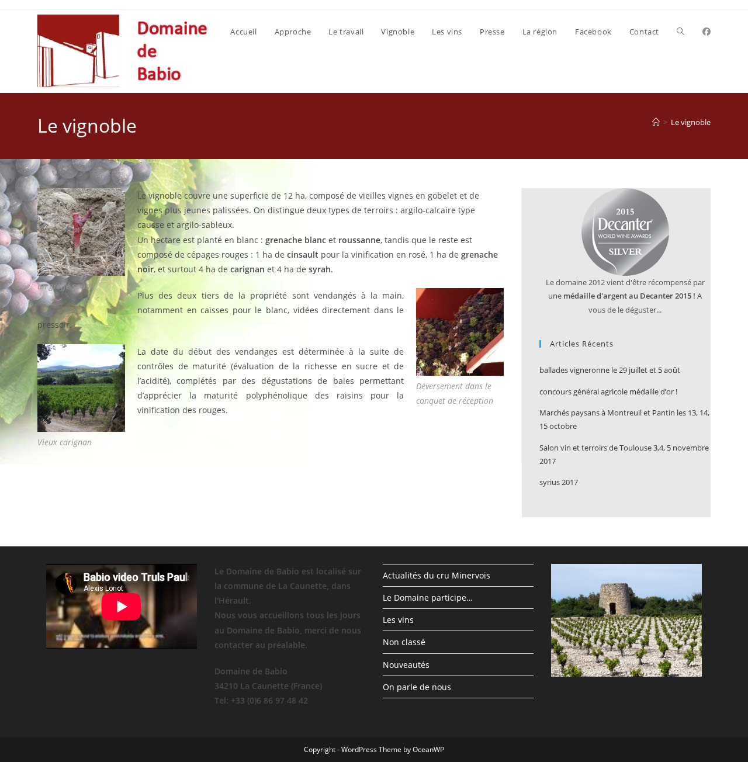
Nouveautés (406, 664)
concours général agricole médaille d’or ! (608, 391)
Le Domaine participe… (428, 597)
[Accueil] (656, 122)
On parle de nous (417, 686)
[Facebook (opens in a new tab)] (706, 31)
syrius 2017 (558, 482)
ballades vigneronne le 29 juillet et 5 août (609, 370)
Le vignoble (691, 122)
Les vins (398, 619)
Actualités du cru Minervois (436, 575)
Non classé (404, 641)
